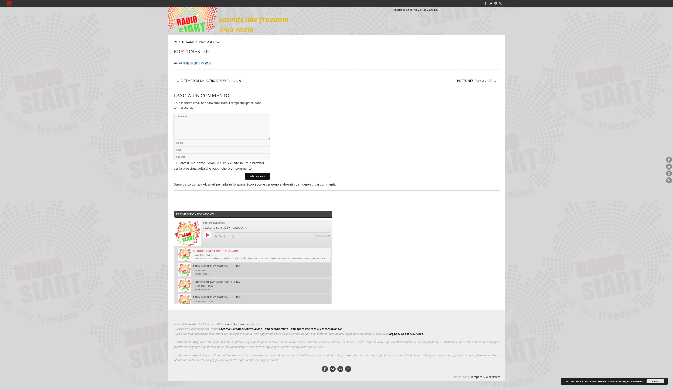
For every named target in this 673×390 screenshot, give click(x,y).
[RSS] (500, 3)
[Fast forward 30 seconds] (233, 236)
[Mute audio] (215, 236)
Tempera (476, 377)
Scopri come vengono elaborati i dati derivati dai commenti (291, 184)
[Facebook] (485, 3)
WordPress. (493, 377)
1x (227, 236)
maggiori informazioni (632, 381)
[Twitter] (490, 3)
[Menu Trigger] (9, 3)
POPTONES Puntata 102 (475, 80)
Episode (188, 42)
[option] (254, 255)
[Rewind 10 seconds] (221, 236)
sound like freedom (236, 324)
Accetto (655, 381)
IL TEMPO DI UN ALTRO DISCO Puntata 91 (211, 80)
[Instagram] (495, 3)
